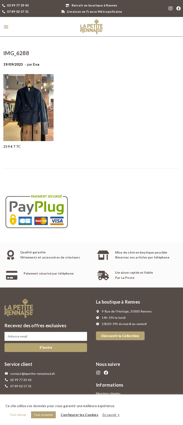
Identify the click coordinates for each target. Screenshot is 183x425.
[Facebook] (178, 8)
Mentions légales (108, 393)
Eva (36, 64)
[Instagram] (170, 8)
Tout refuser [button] (18, 415)
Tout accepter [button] (43, 415)
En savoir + (111, 415)
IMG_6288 (16, 53)
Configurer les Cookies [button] (79, 415)
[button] (6, 26)
